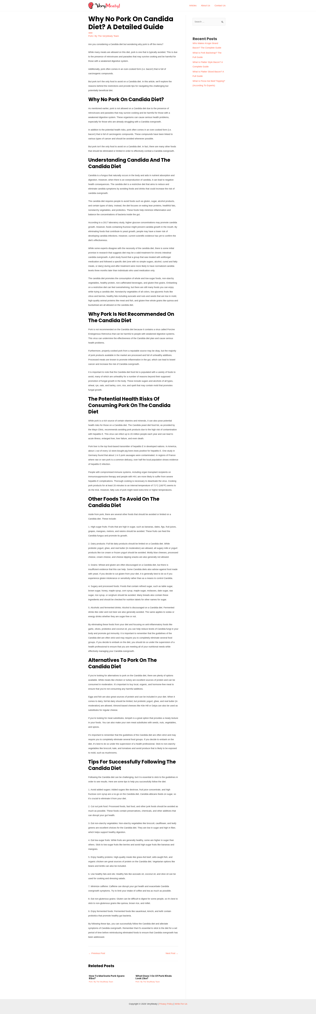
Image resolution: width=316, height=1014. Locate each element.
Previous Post (97, 953)
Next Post (172, 953)
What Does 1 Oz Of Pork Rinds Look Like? (154, 977)
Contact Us (220, 5)
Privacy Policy (166, 1004)
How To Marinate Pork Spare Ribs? (107, 977)
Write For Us (181, 1004)
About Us (205, 5)
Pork (90, 36)
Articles (193, 5)
